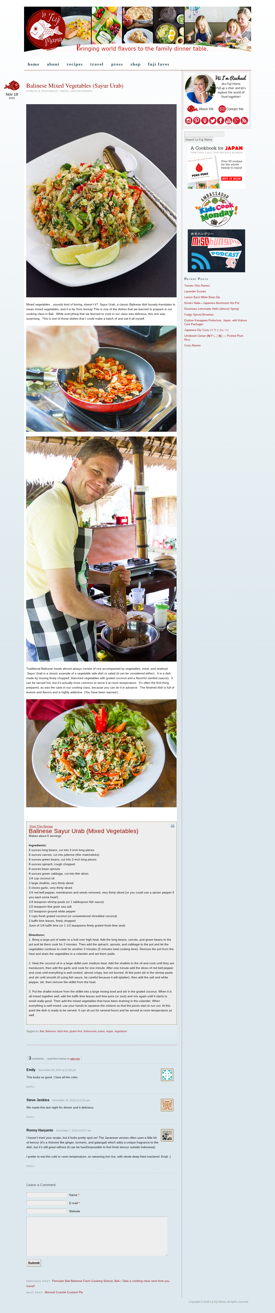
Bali (42, 1031)
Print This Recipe (41, 826)
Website (74, 1211)
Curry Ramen (192, 345)
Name (74, 1195)
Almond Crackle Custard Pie (64, 1292)
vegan (109, 1031)
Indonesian (90, 1031)
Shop (135, 64)
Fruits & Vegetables (43, 91)
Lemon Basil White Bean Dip (202, 297)
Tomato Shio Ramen (197, 285)
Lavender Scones (195, 291)
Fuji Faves (159, 64)
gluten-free (76, 1031)
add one (75, 1058)
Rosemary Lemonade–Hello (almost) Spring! (211, 308)
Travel (97, 64)
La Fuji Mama (137, 30)
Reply (30, 1087)
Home (34, 64)
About (53, 64)
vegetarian (121, 1031)
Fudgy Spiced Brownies (199, 314)
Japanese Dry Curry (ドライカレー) (206, 330)
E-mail (74, 1203)
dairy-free (62, 1031)
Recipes (75, 64)
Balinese (51, 1031)
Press (117, 64)
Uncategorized (81, 91)
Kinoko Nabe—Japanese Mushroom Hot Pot (211, 303)
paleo (101, 1031)
